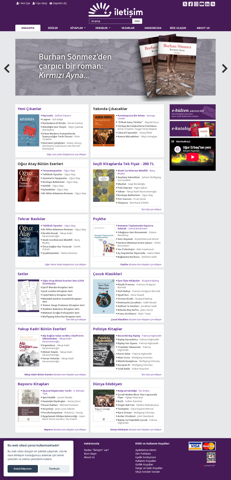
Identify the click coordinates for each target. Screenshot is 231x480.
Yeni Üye (25, 3)
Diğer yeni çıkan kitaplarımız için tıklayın (66, 154)
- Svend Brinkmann (135, 227)
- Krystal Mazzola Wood (138, 239)
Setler (23, 273)
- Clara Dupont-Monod (135, 408)
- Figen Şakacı (132, 187)
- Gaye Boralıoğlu (131, 184)
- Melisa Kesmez (59, 253)
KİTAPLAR (77, 28)
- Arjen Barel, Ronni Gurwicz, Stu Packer (63, 418)
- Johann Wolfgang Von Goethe (139, 179)
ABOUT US (203, 28)
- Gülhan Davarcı (56, 115)
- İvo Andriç (133, 390)
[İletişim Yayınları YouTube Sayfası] (201, 4)
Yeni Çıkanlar (30, 108)
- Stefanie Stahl (137, 257)
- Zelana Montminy (137, 234)
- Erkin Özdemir (61, 136)
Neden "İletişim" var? (96, 450)
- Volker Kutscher (133, 368)
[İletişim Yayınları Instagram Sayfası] (196, 4)
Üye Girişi (41, 3)
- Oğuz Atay (58, 170)
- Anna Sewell (131, 295)
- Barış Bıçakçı (136, 172)
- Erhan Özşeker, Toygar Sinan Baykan (138, 127)
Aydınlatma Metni (145, 450)
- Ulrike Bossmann (139, 244)
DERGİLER (101, 28)
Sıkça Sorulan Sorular (147, 471)
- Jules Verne (135, 310)
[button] (224, 67)
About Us (89, 457)
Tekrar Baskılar (31, 218)
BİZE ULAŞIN (178, 28)
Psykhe (99, 218)
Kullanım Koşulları (145, 460)
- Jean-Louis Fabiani (58, 408)
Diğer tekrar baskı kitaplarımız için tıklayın (65, 264)
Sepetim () (59, 3)
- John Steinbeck (136, 416)
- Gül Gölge (52, 119)
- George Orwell (136, 117)
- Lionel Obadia (57, 397)
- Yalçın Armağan (137, 136)
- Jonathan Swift (137, 306)
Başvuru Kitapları (33, 383)
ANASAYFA (27, 28)
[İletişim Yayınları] (115, 9)
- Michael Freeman (60, 405)
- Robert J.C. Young (62, 412)
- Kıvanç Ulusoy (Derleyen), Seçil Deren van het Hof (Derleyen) (62, 146)
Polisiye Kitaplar (107, 328)
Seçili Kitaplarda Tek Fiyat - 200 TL (123, 163)
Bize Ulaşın (90, 453)
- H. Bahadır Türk (63, 392)
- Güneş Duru (61, 401)
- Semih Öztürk (61, 248)
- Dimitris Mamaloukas (138, 405)
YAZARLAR (127, 28)
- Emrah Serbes (62, 123)
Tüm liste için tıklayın (151, 209)
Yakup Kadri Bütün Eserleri (42, 328)
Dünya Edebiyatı (107, 383)
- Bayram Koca (138, 122)
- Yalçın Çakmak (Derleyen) (62, 128)
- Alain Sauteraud (136, 249)
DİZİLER (53, 28)
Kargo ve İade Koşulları (148, 468)
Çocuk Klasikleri (107, 273)
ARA (137, 21)
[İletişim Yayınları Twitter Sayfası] (185, 4)
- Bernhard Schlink (133, 202)
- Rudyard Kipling (138, 280)
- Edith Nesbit (137, 302)
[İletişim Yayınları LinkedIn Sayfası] (207, 4)
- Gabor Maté (139, 253)
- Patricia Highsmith (140, 335)
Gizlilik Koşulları (144, 464)
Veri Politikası (143, 453)
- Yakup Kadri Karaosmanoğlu (137, 191)
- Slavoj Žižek (135, 132)
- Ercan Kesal (132, 199)
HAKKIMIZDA (153, 28)
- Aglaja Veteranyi (137, 396)
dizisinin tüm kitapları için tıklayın (140, 264)
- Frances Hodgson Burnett (137, 286)
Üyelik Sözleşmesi (145, 457)
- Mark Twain (134, 313)
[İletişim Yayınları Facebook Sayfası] (190, 4)
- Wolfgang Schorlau (135, 357)
